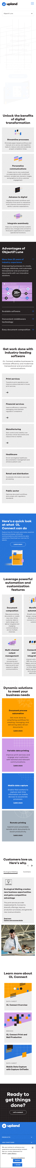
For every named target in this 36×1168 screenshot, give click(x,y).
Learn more (18, 544)
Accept (18, 1165)
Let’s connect (18, 1112)
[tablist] (16, 873)
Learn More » (12, 1153)
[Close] (32, 1147)
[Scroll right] (32, 866)
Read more (7, 918)
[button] (32, 3)
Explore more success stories (13, 920)
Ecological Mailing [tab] (11, 872)
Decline (17, 1160)
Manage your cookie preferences (18, 1157)
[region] (18, 1156)
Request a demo (18, 72)
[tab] (10, 872)
